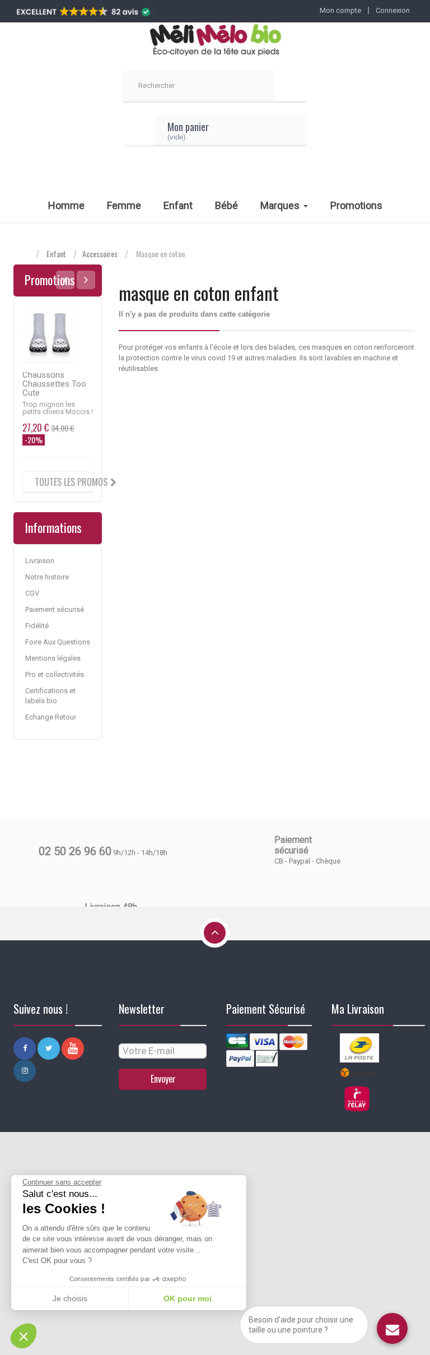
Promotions (50, 280)
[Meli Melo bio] (215, 40)
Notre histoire (47, 577)
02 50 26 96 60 (75, 851)
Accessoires (100, 253)
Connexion (393, 10)
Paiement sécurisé (54, 609)
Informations (53, 527)
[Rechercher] (291, 87)
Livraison (39, 560)
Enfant (56, 253)
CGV (32, 593)
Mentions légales (53, 658)
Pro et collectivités (54, 674)
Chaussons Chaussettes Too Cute (54, 384)
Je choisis (70, 1298)
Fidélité (37, 625)
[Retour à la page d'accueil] (24, 254)
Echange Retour (50, 717)
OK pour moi (187, 1298)
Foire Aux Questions (57, 642)
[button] (23, 1335)
